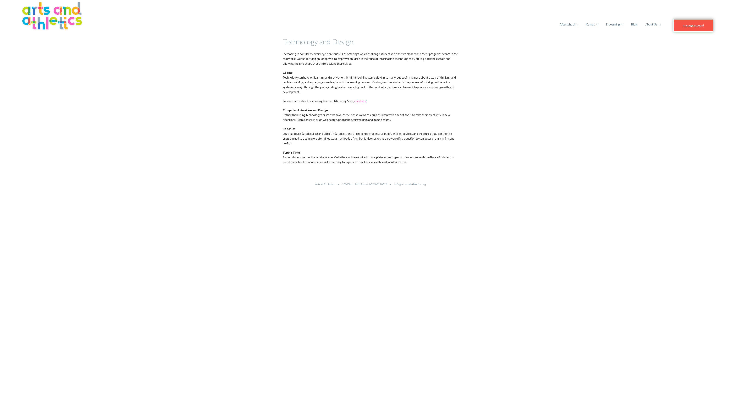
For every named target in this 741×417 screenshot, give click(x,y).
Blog (634, 24)
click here (360, 101)
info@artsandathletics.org (410, 184)
